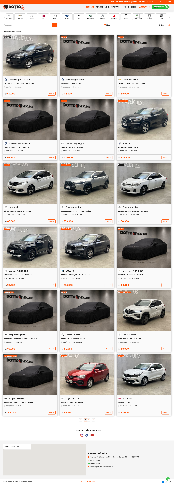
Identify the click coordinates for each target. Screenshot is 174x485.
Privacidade (91, 482)
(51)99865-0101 (95, 463)
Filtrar (108, 25)
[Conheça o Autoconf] (166, 482)
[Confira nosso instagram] (81, 434)
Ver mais (51, 93)
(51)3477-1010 (95, 460)
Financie (125, 7)
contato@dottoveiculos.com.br (101, 467)
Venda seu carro (112, 7)
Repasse (99, 7)
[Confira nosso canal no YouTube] (92, 434)
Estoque (90, 7)
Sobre (133, 7)
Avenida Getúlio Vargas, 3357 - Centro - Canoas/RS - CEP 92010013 (114, 457)
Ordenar (163, 25)
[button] (4, 17)
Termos (81, 482)
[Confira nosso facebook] (87, 434)
